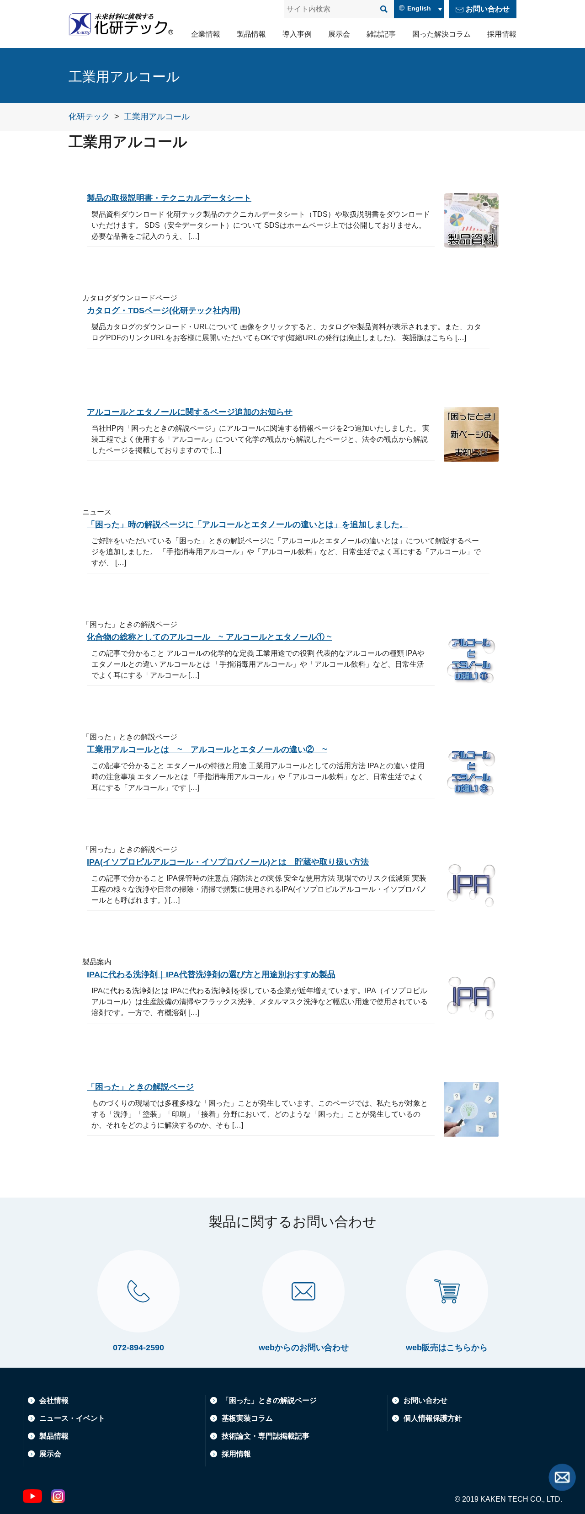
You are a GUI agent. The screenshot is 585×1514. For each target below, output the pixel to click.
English (419, 8)
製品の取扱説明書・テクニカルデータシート (169, 198)
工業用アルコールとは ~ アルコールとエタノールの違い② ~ (207, 749)
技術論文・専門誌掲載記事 (265, 1436)
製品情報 (251, 34)
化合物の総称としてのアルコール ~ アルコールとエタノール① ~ (209, 637)
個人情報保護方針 (433, 1418)
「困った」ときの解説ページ (140, 1086)
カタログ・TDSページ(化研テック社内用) (163, 310)
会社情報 (54, 1400)
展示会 (339, 34)
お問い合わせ (488, 9)
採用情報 (501, 34)
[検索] (384, 9)
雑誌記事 (381, 34)
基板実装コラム (247, 1418)
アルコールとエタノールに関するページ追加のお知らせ (189, 412)
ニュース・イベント (72, 1418)
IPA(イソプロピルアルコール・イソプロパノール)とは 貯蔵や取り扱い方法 (228, 862)
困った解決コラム (441, 34)
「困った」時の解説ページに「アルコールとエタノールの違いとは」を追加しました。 (247, 524)
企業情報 (205, 34)
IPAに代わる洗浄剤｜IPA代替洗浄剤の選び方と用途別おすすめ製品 (211, 974)
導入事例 (297, 34)
